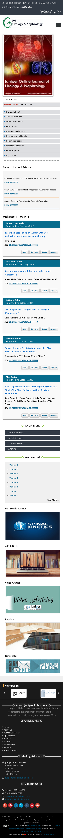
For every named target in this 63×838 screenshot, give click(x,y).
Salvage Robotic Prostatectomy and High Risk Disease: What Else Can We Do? (28, 350)
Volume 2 (14, 491)
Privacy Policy (49, 834)
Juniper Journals (30, 2)
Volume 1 (14, 495)
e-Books (7, 741)
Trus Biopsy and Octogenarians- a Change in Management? (27, 311)
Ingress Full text (13, 112)
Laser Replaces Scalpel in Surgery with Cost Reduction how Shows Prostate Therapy (26, 234)
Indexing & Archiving (15, 145)
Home (6, 727)
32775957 (14, 190)
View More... (53, 500)
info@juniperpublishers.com (17, 796)
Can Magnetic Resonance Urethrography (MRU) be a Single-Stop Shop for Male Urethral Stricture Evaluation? (31, 390)
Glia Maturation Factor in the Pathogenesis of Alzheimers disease (30, 186)
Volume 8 (14, 465)
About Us (8, 729)
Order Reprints (12, 150)
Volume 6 (14, 473)
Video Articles (10, 744)
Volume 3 (14, 486)
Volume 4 (14, 482)
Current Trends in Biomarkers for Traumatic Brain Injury (26, 197)
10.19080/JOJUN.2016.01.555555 (23, 408)
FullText (35, 252)
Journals (7, 738)
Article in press (15, 438)
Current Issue (15, 443)
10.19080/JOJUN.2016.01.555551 (23, 245)
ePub (45, 252)
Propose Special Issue (15, 131)
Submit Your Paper (14, 121)
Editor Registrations (14, 140)
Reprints (7, 747)
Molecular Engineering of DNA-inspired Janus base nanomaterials (30, 174)
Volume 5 (14, 478)
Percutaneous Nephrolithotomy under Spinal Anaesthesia (28, 273)
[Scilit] (15, 691)
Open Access (11, 126)
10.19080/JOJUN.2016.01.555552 (23, 283)
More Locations (10, 750)
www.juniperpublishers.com (17, 799)
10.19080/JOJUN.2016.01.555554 (23, 360)
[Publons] (44, 691)
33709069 (14, 178)
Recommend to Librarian (17, 136)
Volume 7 (14, 469)
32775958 (14, 201)
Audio (54, 252)
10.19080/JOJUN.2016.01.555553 (23, 322)
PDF (25, 252)
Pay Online (11, 155)
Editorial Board (15, 432)
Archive (12, 448)
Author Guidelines (14, 116)
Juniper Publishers (13, 2)
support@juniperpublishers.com (19, 777)
